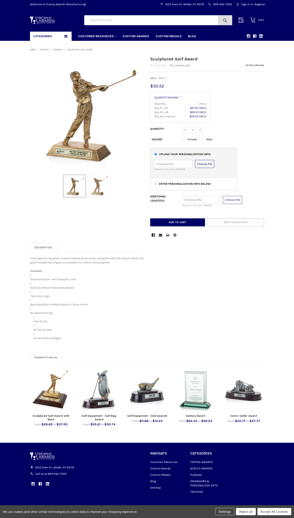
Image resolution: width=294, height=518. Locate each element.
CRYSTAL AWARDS (201, 462)
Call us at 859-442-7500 (51, 474)
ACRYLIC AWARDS (201, 468)
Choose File (204, 164)
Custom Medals (169, 36)
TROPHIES (196, 492)
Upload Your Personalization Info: (185, 154)
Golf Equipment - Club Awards (147, 416)
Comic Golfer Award (243, 416)
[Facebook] (153, 235)
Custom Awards (136, 36)
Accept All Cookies (274, 511)
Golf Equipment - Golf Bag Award (99, 417)
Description (43, 247)
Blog (192, 36)
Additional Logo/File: (158, 198)
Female (192, 139)
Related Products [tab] (45, 357)
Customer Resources (96, 36)
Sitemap (155, 487)
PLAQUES (196, 475)
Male (209, 139)
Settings (225, 511)
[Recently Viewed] (242, 20)
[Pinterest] (175, 235)
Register (260, 4)
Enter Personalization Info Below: (185, 184)
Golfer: (156, 139)
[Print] (168, 235)
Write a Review (255, 65)
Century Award (195, 416)
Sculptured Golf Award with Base (51, 417)
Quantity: (157, 129)
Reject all (246, 511)
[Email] (160, 235)
